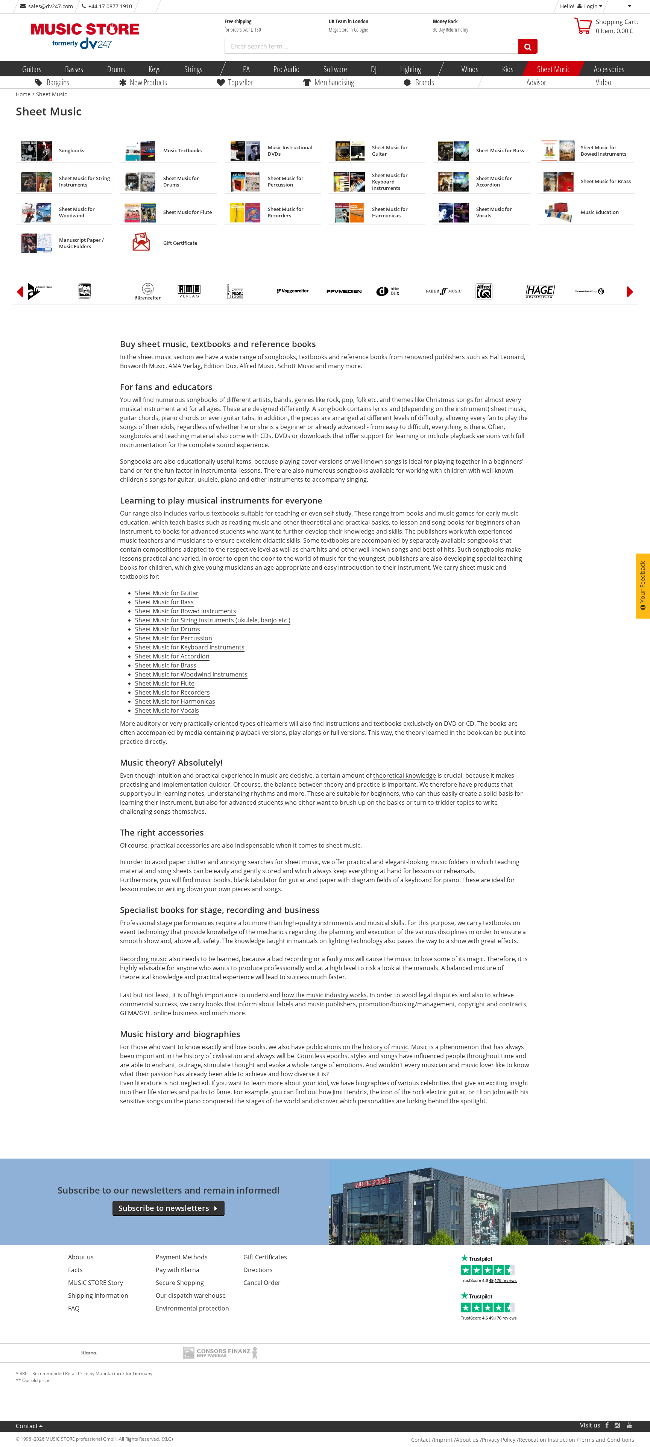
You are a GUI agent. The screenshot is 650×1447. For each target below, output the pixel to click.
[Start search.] (528, 46)
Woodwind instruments (213, 674)
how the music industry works (324, 995)
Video (603, 82)
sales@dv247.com (50, 6)
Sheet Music (553, 68)
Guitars (31, 68)
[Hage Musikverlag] (545, 291)
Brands (424, 82)
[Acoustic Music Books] (247, 291)
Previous (19, 291)
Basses (74, 68)
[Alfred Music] (495, 291)
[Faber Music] (445, 291)
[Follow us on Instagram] (618, 1425)
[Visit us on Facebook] (607, 1425)
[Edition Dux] (396, 291)
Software (335, 68)
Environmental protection (192, 1308)
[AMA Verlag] (197, 291)
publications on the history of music (357, 1047)
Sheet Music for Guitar (167, 593)
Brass (187, 665)
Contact (27, 1426)
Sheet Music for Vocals (167, 710)
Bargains (58, 82)
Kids (507, 68)
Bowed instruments (207, 611)
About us (81, 1257)
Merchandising (334, 82)
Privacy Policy (498, 1439)
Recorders (194, 692)
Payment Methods (182, 1257)
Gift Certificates (265, 1257)
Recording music (143, 959)
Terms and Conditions (606, 1439)
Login (591, 6)
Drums (116, 68)
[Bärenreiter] (147, 291)
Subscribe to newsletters (163, 1208)
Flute (186, 683)
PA (246, 68)
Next (630, 291)
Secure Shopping (180, 1283)
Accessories (609, 68)
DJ (373, 68)
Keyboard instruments (212, 647)
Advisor (536, 82)
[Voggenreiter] (296, 291)
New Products (148, 82)
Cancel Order (262, 1283)
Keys (155, 68)
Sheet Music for (157, 602)
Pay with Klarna (177, 1270)
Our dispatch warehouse (191, 1295)
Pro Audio (286, 68)
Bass (186, 602)
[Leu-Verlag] (98, 291)
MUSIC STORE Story (95, 1283)
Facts (75, 1270)
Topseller (240, 82)
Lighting (410, 68)
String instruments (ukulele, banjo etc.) (234, 620)
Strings (193, 68)
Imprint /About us (456, 1439)
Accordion (194, 656)
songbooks (202, 400)
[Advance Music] (48, 291)
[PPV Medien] (346, 291)
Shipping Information (98, 1295)
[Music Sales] (594, 291)
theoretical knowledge (404, 775)
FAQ (73, 1308)
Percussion (195, 638)
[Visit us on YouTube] (630, 1425)
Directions (258, 1270)
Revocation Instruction (547, 1439)
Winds (469, 68)
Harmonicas (197, 701)
